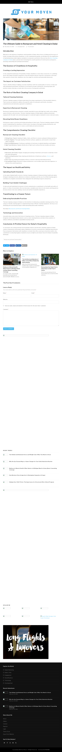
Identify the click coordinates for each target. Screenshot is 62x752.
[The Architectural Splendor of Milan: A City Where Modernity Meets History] (31, 255)
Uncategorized (20, 46)
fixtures (49, 156)
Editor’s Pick (8, 672)
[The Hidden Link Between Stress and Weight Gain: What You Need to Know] (7, 611)
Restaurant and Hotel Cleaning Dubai (19, 208)
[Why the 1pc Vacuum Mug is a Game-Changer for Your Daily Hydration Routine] (25, 611)
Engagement (8, 675)
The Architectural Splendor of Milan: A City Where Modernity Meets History (30, 260)
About (4, 718)
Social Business (9, 677)
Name (5, 293)
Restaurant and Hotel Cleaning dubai (12, 239)
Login (4, 729)
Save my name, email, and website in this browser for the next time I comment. (25, 305)
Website (5, 299)
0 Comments (31, 46)
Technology (8, 680)
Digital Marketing (9, 670)
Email (33, 293)
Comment (6, 309)
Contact (5, 723)
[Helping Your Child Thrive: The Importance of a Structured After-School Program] (25, 619)
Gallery (5, 721)
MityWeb (47, 749)
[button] (31, 2)
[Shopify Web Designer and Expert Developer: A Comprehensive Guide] (50, 617)
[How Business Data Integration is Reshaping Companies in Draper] (7, 619)
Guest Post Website (8, 734)
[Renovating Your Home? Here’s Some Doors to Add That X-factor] (50, 259)
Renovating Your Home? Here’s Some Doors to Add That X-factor (49, 268)
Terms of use (6, 731)
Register (5, 726)
